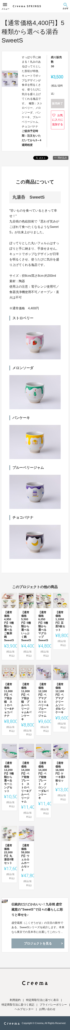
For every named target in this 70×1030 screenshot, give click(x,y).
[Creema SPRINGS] (27, 6)
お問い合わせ (47, 1009)
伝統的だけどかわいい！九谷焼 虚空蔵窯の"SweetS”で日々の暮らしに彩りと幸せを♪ (37, 909)
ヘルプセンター (24, 1009)
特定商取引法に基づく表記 (18, 1004)
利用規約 (15, 999)
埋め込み (62, 157)
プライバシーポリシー (53, 1004)
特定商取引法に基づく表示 (42, 999)
